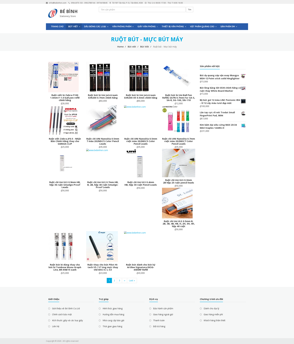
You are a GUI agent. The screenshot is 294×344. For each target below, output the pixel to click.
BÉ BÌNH (69, 11)
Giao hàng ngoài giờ (163, 314)
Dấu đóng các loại (95, 26)
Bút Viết (144, 46)
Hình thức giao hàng (113, 308)
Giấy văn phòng (147, 26)
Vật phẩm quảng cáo (202, 26)
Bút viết (73, 26)
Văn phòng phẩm (121, 26)
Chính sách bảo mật (62, 314)
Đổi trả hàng (159, 326)
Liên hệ (55, 326)
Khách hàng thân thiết (214, 320)
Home (120, 46)
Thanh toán (159, 320)
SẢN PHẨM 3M (228, 26)
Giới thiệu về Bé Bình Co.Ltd (66, 308)
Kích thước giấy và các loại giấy (67, 320)
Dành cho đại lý (211, 308)
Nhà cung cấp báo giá (113, 320)
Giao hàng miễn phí (213, 314)
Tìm (189, 9)
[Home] (52, 13)
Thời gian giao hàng (112, 326)
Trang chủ (57, 26)
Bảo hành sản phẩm (163, 308)
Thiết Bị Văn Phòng (173, 26)
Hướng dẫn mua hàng (113, 314)
